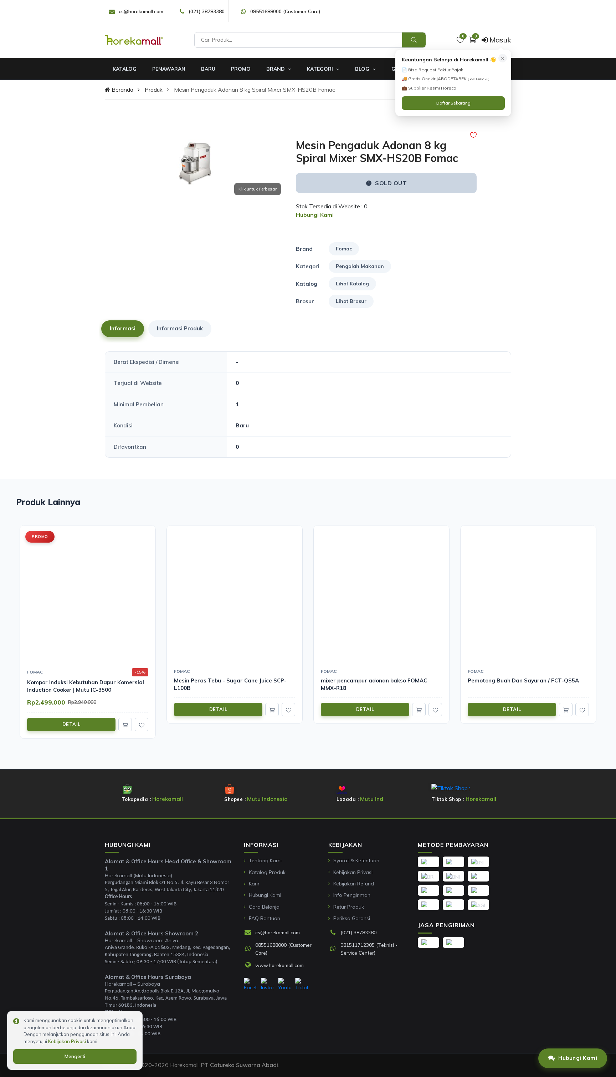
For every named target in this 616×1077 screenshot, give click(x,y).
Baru (208, 69)
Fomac (344, 248)
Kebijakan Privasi (353, 872)
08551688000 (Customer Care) (285, 11)
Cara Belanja (264, 907)
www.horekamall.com (279, 965)
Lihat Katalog (352, 283)
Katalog (125, 69)
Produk (154, 89)
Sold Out (391, 183)
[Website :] (249, 965)
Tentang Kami (265, 860)
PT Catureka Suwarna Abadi (239, 1064)
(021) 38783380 (207, 11)
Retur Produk (348, 907)
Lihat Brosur (351, 301)
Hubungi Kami (265, 895)
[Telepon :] (334, 933)
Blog (363, 69)
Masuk (499, 39)
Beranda (121, 89)
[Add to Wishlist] (473, 135)
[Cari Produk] (414, 39)
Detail (71, 724)
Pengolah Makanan (360, 266)
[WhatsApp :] (249, 949)
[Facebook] (250, 984)
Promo (241, 69)
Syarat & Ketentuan (356, 860)
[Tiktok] (301, 984)
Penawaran (168, 69)
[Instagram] (267, 984)
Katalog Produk (267, 872)
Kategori (320, 69)
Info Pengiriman (351, 895)
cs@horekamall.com (141, 11)
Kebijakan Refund (353, 883)
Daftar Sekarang (453, 103)
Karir (254, 883)
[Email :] (249, 933)
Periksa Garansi (351, 918)
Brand (276, 69)
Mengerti (75, 1056)
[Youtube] (284, 984)
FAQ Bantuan (264, 918)
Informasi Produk (180, 328)
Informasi (122, 328)
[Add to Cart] (125, 724)
